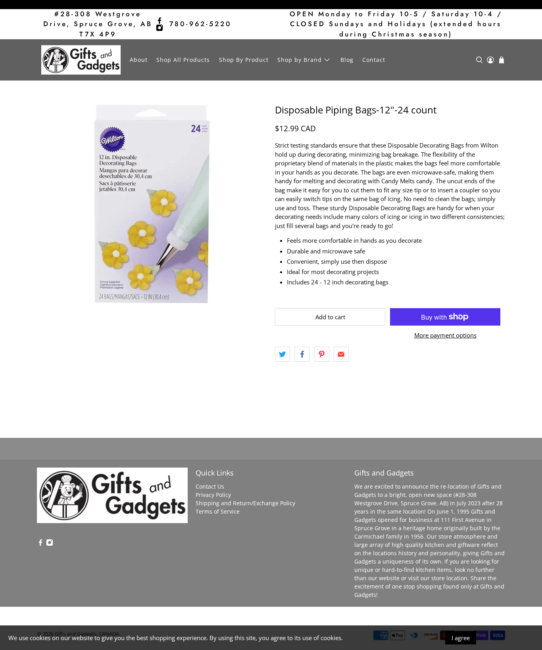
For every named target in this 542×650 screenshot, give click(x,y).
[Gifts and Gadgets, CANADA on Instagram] (159, 27)
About (139, 59)
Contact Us (210, 486)
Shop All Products (183, 59)
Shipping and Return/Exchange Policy (245, 503)
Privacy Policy (213, 495)
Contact (373, 59)
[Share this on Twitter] (282, 354)
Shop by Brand (299, 59)
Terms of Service (218, 511)
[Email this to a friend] (341, 354)
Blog (347, 59)
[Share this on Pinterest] (321, 354)
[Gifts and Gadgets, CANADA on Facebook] (159, 20)
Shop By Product (244, 59)
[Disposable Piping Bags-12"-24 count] (152, 203)
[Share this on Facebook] (301, 354)
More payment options (445, 335)
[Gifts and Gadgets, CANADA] (81, 60)
